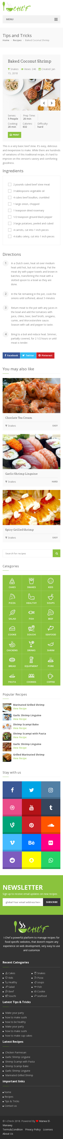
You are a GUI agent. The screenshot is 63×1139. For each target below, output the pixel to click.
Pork (51, 666)
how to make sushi (16, 1017)
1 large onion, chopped (26, 204)
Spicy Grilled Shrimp (19, 529)
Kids (50, 587)
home (8, 1092)
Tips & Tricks (12, 1101)
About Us (8, 1133)
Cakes (12, 587)
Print (15, 134)
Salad (12, 618)
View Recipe (20, 708)
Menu (9, 19)
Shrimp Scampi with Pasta (29, 733)
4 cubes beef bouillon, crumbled (31, 197)
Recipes (17, 40)
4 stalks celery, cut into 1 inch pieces (33, 236)
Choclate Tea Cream (18, 417)
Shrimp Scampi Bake (26, 724)
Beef (50, 618)
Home (6, 40)
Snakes (14, 69)
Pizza (12, 602)
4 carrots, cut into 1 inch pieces (31, 230)
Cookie (12, 634)
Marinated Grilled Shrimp (28, 704)
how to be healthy (15, 1022)
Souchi (31, 634)
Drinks (31, 650)
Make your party (14, 1012)
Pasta (12, 681)
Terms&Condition (13, 1129)
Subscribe (52, 902)
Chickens (12, 650)
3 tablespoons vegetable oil (28, 191)
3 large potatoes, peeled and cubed (33, 223)
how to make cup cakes (18, 1035)
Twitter (30, 355)
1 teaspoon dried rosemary (28, 210)
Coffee (51, 681)
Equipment (31, 666)
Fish (31, 618)
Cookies (31, 681)
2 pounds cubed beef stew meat (31, 184)
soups (51, 602)
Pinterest (47, 355)
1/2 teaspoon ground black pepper (32, 217)
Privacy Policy (33, 1129)
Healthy (31, 602)
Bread (12, 666)
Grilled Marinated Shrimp (28, 754)
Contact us (11, 1105)
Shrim (50, 650)
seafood (51, 634)
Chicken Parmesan (15, 1052)
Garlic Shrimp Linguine (21, 473)
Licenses (48, 1129)
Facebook (12, 355)
